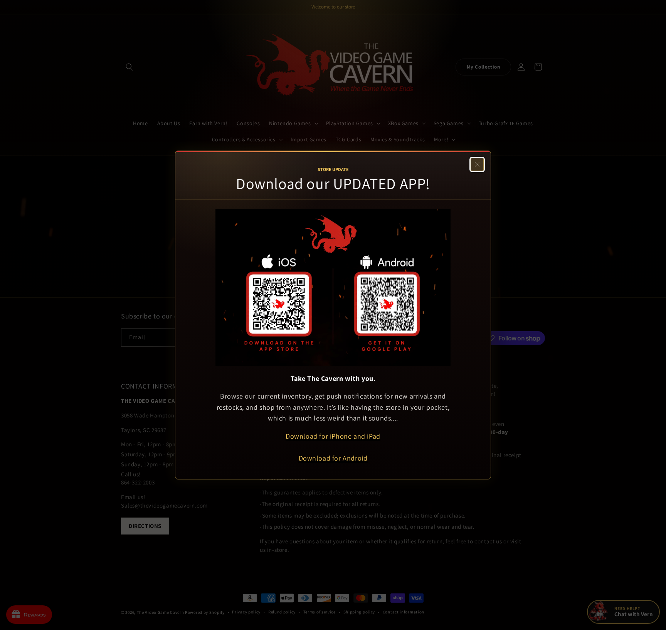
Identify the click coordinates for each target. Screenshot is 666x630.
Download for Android (333, 458)
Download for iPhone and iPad (333, 436)
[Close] (477, 164)
